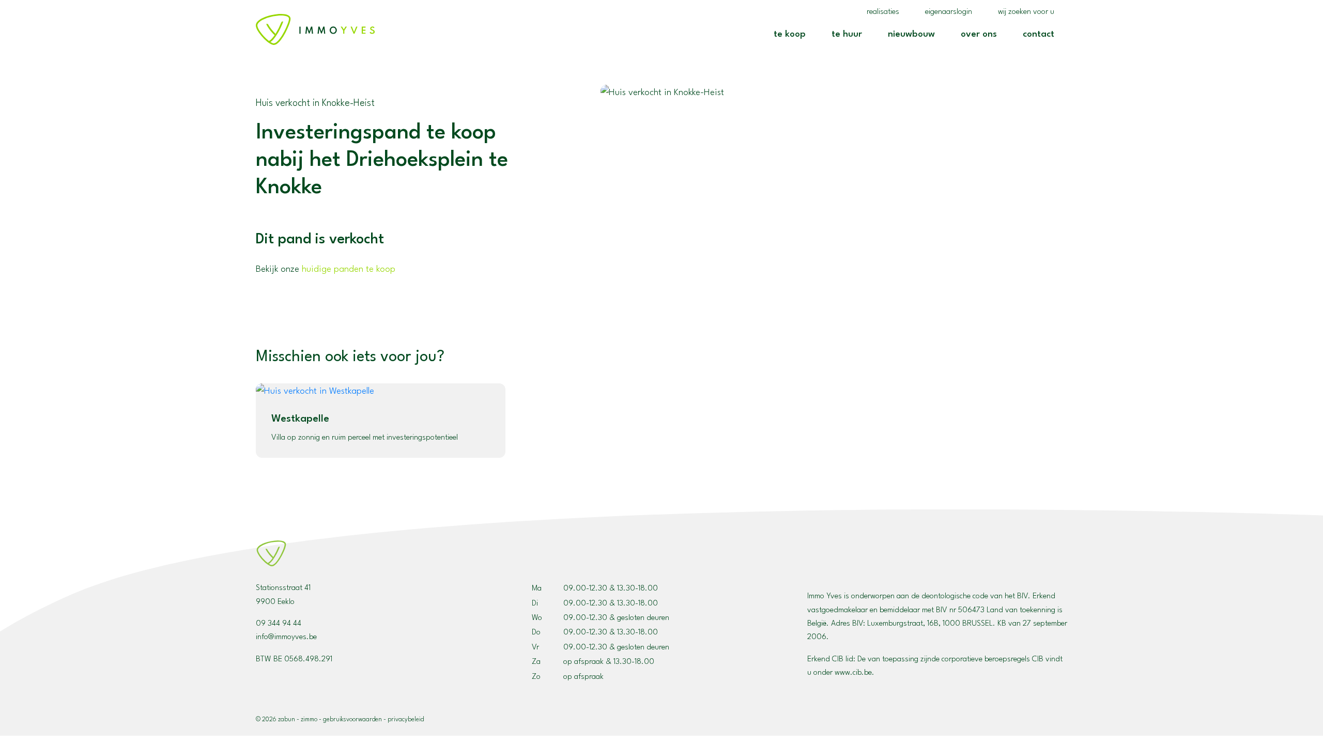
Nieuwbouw (915, 34)
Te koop (793, 34)
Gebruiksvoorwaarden (352, 720)
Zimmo (309, 720)
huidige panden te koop (348, 269)
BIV (857, 624)
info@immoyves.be (286, 637)
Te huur (851, 34)
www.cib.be (853, 673)
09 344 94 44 (278, 624)
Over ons (983, 34)
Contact (1042, 34)
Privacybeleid (406, 720)
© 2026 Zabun (275, 720)
